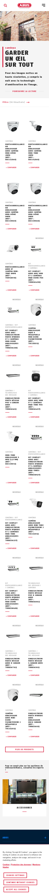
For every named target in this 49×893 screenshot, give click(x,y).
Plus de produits (24, 749)
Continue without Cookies (20, 882)
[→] (29, 823)
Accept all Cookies (16, 889)
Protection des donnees (21, 865)
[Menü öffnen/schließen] (43, 5)
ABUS (6, 837)
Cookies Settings (15, 875)
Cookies (6, 865)
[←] (19, 823)
